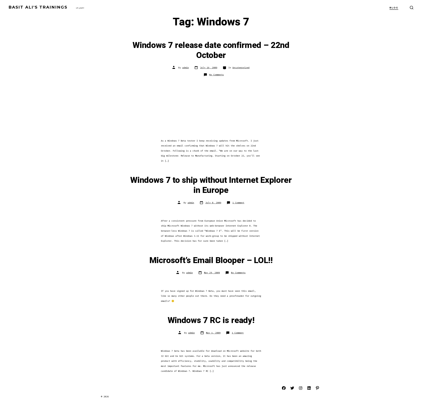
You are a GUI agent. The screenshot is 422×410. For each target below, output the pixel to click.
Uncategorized (241, 67)
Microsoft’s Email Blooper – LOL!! (210, 260)
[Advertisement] (211, 104)
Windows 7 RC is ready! (211, 320)
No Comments (216, 74)
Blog (394, 7)
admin (185, 67)
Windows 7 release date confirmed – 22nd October (211, 50)
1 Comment (238, 202)
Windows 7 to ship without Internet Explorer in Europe (211, 185)
